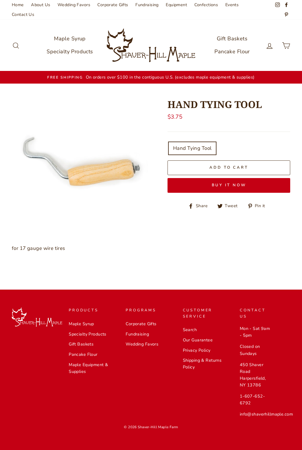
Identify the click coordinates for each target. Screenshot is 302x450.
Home (18, 5)
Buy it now (229, 185)
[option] (151, 77)
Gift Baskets (232, 38)
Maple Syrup (70, 38)
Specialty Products (70, 51)
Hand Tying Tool (192, 148)
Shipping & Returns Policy (202, 363)
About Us (40, 5)
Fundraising (147, 5)
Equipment (176, 5)
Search (190, 330)
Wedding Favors (74, 5)
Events (232, 5)
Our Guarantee (198, 340)
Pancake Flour (232, 51)
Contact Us (23, 14)
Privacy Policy (197, 350)
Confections (206, 5)
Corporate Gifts (112, 5)
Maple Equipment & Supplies (88, 368)
